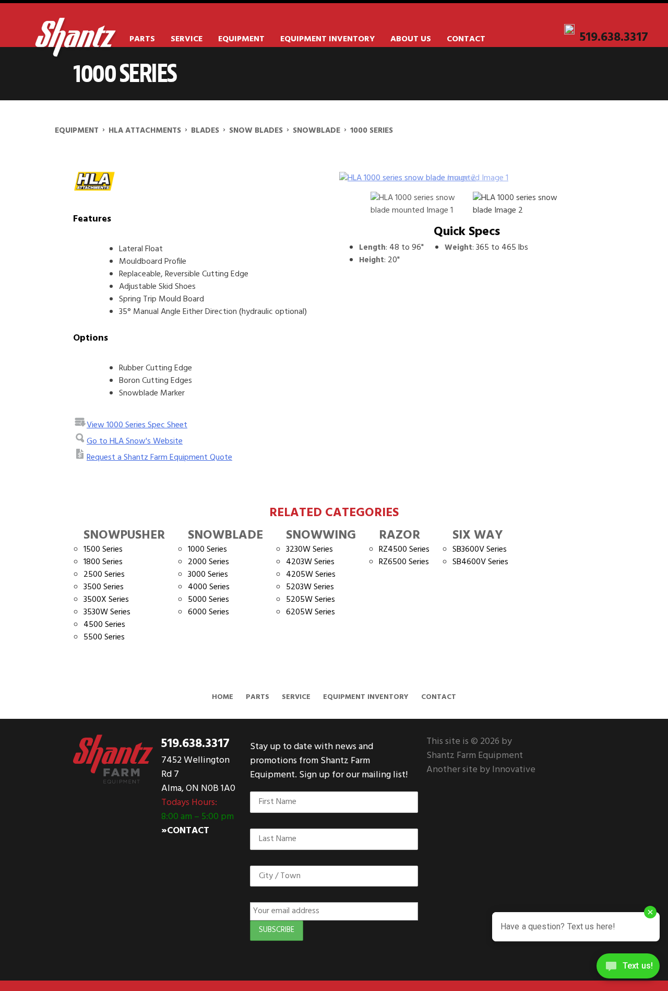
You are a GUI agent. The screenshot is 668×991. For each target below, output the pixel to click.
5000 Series (208, 600)
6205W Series (310, 612)
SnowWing (321, 535)
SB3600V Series (479, 549)
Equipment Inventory (327, 39)
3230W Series (309, 549)
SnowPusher (124, 535)
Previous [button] (354, 178)
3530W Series (107, 612)
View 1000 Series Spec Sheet (137, 425)
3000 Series (208, 574)
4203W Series (310, 562)
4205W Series (311, 574)
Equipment (241, 39)
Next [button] (569, 178)
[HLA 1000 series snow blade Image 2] (466, 178)
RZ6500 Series (404, 562)
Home (222, 697)
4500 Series (104, 625)
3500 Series (104, 587)
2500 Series (104, 574)
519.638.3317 (614, 37)
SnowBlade (225, 535)
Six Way (477, 535)
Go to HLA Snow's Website (135, 441)
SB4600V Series (480, 562)
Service (186, 39)
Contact (466, 39)
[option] (466, 178)
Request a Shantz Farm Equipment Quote (159, 457)
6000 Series (208, 612)
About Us (410, 39)
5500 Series (104, 637)
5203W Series (310, 587)
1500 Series (103, 549)
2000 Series (208, 562)
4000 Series (209, 587)
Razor (399, 535)
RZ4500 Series (404, 549)
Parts (142, 39)
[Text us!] (628, 969)
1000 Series (207, 549)
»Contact (185, 830)
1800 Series (103, 562)
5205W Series (310, 600)
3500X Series (106, 600)
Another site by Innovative (480, 769)
